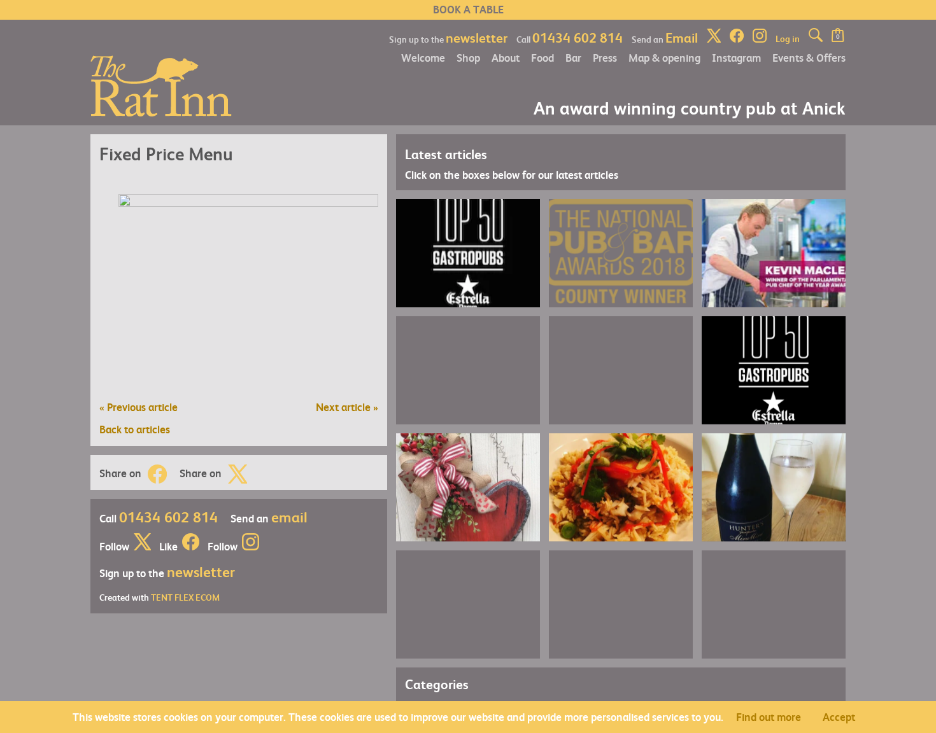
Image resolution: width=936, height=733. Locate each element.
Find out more (768, 716)
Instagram (736, 57)
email (289, 516)
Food (542, 57)
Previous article (138, 407)
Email (681, 37)
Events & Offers (809, 57)
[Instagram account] (250, 546)
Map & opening (664, 57)
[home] (161, 84)
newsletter (476, 37)
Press (605, 57)
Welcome (423, 57)
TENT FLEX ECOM (185, 597)
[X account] (142, 546)
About (506, 57)
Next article (347, 407)
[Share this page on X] (237, 474)
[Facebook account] (190, 546)
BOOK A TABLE (468, 10)
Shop (468, 57)
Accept (839, 716)
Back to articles (134, 429)
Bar (573, 57)
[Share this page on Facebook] (157, 474)
